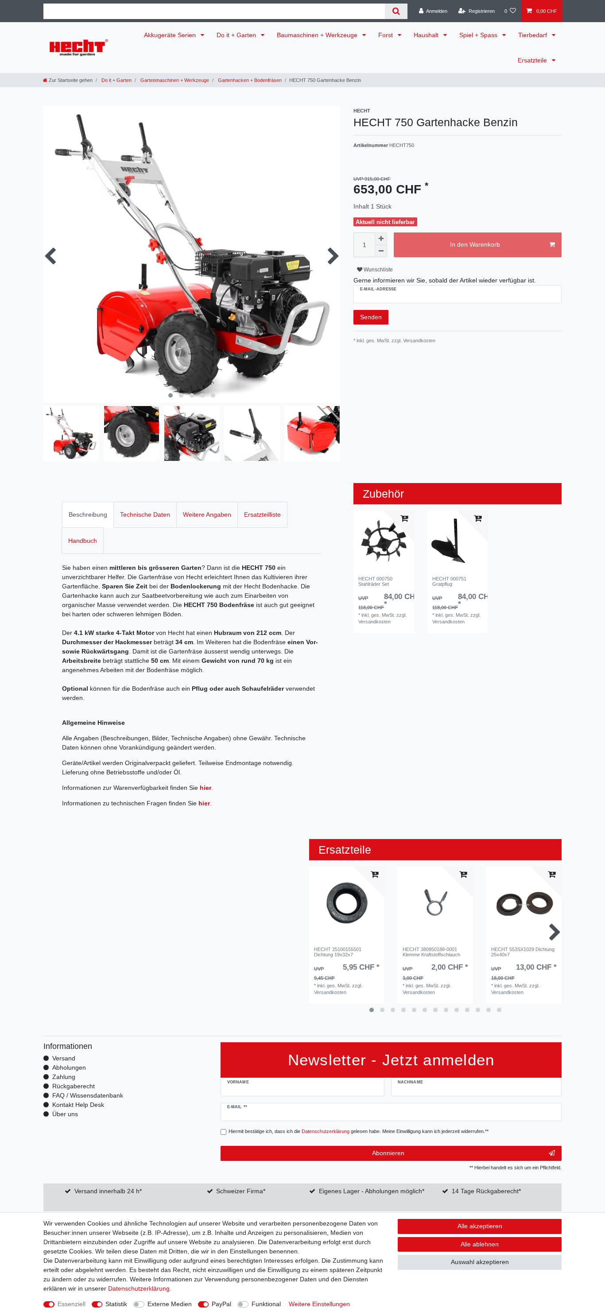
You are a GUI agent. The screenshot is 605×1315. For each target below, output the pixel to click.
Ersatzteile (533, 60)
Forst (386, 35)
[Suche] (396, 11)
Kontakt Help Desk (78, 1104)
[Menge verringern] (381, 251)
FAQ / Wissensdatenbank (87, 1095)
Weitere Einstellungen (319, 1303)
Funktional (266, 1303)
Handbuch (82, 540)
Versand (63, 1058)
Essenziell (71, 1303)
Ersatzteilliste (262, 514)
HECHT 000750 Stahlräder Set (375, 581)
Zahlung (63, 1076)
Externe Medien (169, 1303)
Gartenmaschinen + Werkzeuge (174, 80)
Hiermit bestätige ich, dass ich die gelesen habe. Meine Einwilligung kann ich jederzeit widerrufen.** (359, 1131)
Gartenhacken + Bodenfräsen (249, 80)
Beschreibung (88, 514)
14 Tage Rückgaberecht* (486, 1191)
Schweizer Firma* (240, 1191)
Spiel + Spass (479, 35)
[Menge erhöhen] (381, 238)
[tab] (88, 515)
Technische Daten (145, 514)
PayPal (221, 1303)
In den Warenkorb (475, 244)
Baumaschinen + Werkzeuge (318, 35)
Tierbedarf (533, 35)
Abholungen (69, 1067)
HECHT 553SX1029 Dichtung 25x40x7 (523, 952)
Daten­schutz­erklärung (139, 1288)
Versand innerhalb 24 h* (108, 1191)
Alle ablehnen (480, 1244)
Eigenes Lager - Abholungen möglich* (371, 1191)
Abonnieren (388, 1152)
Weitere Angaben (207, 514)
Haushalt (427, 35)
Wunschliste (377, 270)
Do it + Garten (237, 35)
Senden (371, 317)
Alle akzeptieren (480, 1226)
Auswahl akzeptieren (480, 1261)
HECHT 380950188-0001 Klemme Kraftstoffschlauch (431, 952)
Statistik (116, 1303)
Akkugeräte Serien (171, 35)
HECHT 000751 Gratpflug (449, 581)
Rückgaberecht (73, 1086)
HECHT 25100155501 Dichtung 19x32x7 (337, 952)
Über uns (65, 1114)
